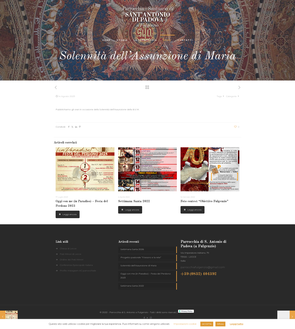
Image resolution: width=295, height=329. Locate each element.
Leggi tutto (236, 323)
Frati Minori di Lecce (70, 254)
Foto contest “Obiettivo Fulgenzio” (204, 201)
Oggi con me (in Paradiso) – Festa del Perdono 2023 (145, 275)
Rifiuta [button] (220, 324)
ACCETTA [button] (206, 324)
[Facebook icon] (144, 317)
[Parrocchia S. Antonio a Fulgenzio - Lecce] (147, 17)
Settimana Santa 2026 (132, 249)
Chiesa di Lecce (68, 248)
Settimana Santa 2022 (134, 201)
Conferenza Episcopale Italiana (76, 265)
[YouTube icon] (147, 317)
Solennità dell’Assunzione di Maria (138, 265)
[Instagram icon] (151, 317)
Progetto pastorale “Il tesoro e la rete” (140, 257)
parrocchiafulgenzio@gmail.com (203, 267)
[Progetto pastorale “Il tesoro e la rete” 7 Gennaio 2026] (286, 317)
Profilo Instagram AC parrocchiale (78, 270)
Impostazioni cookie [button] (185, 323)
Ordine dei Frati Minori (71, 259)
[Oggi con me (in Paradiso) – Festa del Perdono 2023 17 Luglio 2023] (9, 317)
